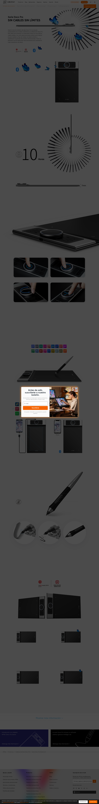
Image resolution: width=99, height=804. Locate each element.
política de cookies (24, 802)
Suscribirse (35, 408)
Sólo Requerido (83, 801)
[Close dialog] (76, 388)
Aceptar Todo (93, 801)
